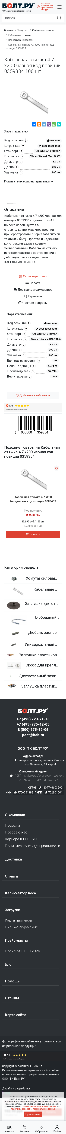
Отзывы (12, 998)
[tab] (33, 276)
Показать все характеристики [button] (27, 181)
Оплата (11, 876)
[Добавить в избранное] (56, 468)
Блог (9, 964)
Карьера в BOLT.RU (21, 839)
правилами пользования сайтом (39, 1106)
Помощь (12, 981)
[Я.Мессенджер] (59, 125)
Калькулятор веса (20, 893)
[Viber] (49, 125)
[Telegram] (44, 125)
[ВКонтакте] (34, 125)
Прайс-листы (16, 940)
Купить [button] (35, 534)
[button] (59, 6)
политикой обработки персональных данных (33, 1109)
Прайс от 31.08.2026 (22, 951)
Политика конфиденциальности (32, 846)
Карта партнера (18, 920)
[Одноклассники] (39, 125)
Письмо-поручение (21, 927)
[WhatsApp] (54, 125)
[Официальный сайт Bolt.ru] (18, 5)
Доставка (13, 859)
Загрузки (12, 910)
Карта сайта (15, 1015)
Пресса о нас (16, 832)
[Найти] (59, 18)
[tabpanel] (33, 347)
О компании (15, 815)
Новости (12, 825)
